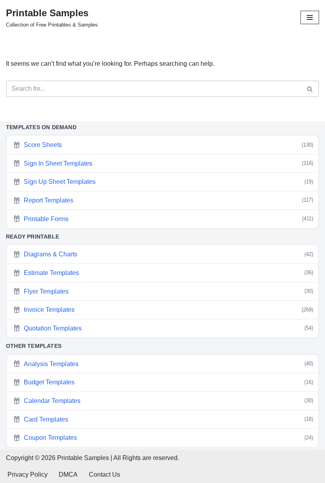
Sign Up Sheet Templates (168, 181)
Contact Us (104, 474)
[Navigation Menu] (309, 17)
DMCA (68, 474)
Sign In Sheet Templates (168, 163)
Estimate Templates (168, 272)
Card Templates (168, 419)
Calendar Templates (168, 400)
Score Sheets (168, 144)
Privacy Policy (28, 474)
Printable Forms (168, 219)
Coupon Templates (168, 437)
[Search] (310, 88)
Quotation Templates (168, 328)
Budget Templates (168, 382)
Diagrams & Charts (168, 254)
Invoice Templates (168, 309)
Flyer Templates (168, 291)
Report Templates (168, 200)
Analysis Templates (168, 364)
